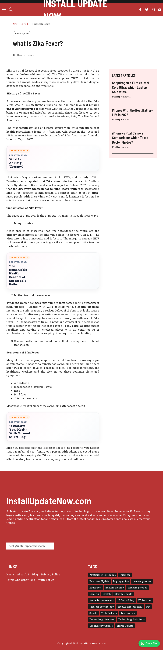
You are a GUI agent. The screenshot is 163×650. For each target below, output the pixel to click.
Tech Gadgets (109, 613)
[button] (11, 9)
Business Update (99, 581)
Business (125, 574)
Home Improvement (101, 600)
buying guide (121, 581)
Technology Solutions (131, 619)
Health (107, 593)
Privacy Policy (50, 574)
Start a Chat (151, 643)
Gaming (94, 593)
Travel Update (125, 625)
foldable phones (137, 587)
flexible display (114, 587)
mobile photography (130, 606)
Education (95, 587)
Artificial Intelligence (102, 574)
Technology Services (101, 619)
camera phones (142, 581)
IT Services (145, 600)
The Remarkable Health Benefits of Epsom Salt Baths (18, 275)
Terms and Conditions (20, 579)
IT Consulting (126, 600)
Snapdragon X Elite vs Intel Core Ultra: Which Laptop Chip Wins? (130, 87)
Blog (35, 574)
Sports (93, 613)
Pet (148, 606)
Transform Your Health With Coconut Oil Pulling (19, 431)
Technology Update (101, 625)
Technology (128, 613)
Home (10, 574)
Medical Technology (101, 606)
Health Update (22, 33)
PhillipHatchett (41, 23)
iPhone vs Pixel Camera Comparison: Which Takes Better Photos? (130, 137)
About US (23, 574)
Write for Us (46, 579)
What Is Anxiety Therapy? (16, 162)
